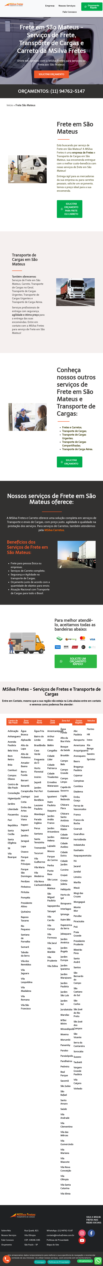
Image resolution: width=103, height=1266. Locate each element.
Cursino (64, 869)
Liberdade (13, 809)
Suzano (77, 1056)
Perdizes (25, 881)
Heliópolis (65, 889)
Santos (77, 967)
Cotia (23, 802)
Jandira (24, 835)
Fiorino (90, 729)
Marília (77, 882)
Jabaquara (65, 933)
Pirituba (25, 892)
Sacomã (64, 1080)
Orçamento (6, 1245)
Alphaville (26, 740)
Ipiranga (64, 914)
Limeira (77, 877)
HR (88, 734)
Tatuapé (51, 911)
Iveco (89, 739)
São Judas (65, 1086)
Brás (10, 764)
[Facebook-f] (91, 1233)
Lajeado (51, 846)
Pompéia (25, 897)
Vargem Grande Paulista (78, 1071)
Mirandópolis (67, 1029)
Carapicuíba (27, 791)
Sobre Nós (6, 1230)
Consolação (14, 793)
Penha (50, 865)
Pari (10, 820)
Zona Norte (39, 721)
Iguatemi (52, 796)
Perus (37, 828)
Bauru (77, 761)
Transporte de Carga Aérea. (77, 449)
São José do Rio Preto (78, 1013)
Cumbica (78, 786)
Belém (50, 745)
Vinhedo (78, 1088)
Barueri (24, 780)
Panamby (65, 1045)
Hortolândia (80, 839)
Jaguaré (25, 830)
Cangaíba (52, 750)
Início (10, 105)
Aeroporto (79, 740)
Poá (76, 926)
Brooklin (64, 755)
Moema (64, 1034)
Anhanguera (14, 736)
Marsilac (64, 1015)
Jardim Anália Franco (50, 819)
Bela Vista (13, 750)
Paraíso (64, 1050)
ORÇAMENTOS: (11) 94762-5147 (51, 91)
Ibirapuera (65, 903)
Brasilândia (39, 745)
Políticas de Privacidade (58, 1240)
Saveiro (91, 754)
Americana (79, 745)
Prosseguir (40, 1262)
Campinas (79, 780)
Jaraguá (25, 841)
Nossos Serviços (67, 5)
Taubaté (78, 1062)
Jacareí (77, 866)
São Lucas (52, 879)
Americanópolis (55, 731)
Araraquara (79, 756)
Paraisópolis (66, 1056)
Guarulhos (79, 834)
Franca (77, 814)
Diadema (78, 791)
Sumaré (25, 947)
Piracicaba (79, 921)
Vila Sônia (65, 1193)
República (13, 825)
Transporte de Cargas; (74, 431)
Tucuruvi (38, 853)
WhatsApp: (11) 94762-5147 (60, 1230)
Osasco (24, 851)
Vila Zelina (52, 966)
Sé (9, 848)
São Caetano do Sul (78, 992)
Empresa (50, 5)
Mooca (50, 851)
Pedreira (64, 1066)
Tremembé (40, 847)
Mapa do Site (53, 1245)
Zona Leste (52, 721)
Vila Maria (39, 867)
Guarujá (78, 828)
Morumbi (65, 1039)
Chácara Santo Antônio (64, 817)
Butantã (25, 785)
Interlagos (65, 909)
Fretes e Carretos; (72, 427)
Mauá (77, 887)
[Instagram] (82, 1233)
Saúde (63, 1109)
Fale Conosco (70, 12)
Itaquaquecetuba (82, 855)
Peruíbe (78, 916)
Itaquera (51, 810)
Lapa (23, 846)
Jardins (11, 803)
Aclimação (13, 731)
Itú (75, 861)
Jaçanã (37, 782)
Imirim (37, 777)
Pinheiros (26, 886)
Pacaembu (13, 814)
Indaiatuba (79, 845)
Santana (38, 833)
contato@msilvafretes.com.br (60, 1235)
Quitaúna (26, 911)
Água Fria (39, 731)
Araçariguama (81, 750)
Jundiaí (77, 871)
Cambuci (12, 770)
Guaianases (53, 791)
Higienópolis (14, 798)
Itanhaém (79, 850)
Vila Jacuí (52, 943)
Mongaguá (79, 902)
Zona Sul (66, 720)
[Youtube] (82, 1240)
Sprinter (91, 759)
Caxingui (25, 796)
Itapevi (24, 824)
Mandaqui (39, 814)
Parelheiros (66, 1061)
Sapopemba (53, 906)
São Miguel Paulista (51, 897)
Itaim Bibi (65, 919)
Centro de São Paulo (13, 721)
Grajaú (63, 875)
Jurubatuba (66, 1009)
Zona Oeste (26, 721)
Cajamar (78, 775)
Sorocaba (78, 1051)
